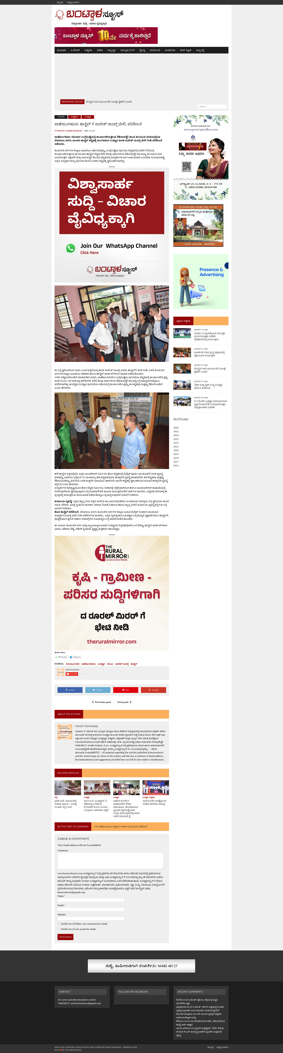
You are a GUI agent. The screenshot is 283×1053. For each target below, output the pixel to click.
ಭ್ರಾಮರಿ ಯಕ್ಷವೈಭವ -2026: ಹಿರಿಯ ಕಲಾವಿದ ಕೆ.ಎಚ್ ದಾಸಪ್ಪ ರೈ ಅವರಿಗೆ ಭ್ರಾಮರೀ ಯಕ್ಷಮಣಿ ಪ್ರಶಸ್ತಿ (200, 1032)
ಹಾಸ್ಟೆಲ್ (134, 663)
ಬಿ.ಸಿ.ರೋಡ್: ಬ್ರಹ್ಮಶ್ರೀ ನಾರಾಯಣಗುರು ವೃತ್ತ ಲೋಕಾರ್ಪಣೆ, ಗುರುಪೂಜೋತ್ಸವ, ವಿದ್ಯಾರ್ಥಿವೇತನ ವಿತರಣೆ (210, 404)
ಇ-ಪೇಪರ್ (75, 50)
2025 (176, 431)
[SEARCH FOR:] (212, 106)
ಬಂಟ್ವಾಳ (101, 663)
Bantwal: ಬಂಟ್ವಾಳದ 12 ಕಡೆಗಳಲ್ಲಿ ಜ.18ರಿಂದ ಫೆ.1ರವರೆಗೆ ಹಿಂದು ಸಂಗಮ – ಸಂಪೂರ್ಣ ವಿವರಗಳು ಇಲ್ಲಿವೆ (96, 805)
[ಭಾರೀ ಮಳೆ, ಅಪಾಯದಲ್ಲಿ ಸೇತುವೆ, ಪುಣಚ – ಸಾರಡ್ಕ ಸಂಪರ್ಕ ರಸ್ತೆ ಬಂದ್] (68, 793)
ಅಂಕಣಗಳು (170, 50)
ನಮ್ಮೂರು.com (127, 50)
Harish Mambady (74, 131)
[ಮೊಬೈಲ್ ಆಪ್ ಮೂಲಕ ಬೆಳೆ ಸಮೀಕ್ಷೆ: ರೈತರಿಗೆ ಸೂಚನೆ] (182, 371)
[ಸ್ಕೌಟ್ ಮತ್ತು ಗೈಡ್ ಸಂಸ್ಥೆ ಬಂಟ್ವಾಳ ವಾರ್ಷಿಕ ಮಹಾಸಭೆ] (182, 387)
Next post (122, 702)
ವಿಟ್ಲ (56, 797)
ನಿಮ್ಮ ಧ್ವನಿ (111, 50)
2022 (176, 442)
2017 (176, 461)
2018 (176, 458)
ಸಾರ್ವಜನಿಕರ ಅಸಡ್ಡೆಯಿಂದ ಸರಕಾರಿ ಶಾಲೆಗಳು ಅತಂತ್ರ (154, 802)
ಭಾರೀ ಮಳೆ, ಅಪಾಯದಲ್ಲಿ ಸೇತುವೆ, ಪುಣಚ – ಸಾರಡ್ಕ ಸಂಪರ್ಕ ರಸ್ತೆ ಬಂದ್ (65, 803)
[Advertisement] (141, 77)
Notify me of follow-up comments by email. (84, 923)
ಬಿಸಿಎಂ (110, 663)
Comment (62, 850)
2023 (176, 439)
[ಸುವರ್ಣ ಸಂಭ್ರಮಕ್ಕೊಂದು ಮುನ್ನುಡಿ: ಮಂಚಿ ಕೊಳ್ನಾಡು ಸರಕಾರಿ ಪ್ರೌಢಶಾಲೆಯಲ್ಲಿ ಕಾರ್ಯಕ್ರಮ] (182, 336)
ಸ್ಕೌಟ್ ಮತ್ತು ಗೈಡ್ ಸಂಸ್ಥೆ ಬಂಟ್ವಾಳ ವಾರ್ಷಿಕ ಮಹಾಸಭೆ (208, 386)
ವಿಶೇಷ (100, 50)
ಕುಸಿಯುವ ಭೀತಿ (72, 663)
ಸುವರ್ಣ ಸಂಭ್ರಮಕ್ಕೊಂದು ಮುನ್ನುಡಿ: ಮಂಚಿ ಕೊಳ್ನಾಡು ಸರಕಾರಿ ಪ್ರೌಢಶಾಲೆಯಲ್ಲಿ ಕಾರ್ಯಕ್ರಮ (209, 336)
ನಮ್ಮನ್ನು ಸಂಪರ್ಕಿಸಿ (73, 2)
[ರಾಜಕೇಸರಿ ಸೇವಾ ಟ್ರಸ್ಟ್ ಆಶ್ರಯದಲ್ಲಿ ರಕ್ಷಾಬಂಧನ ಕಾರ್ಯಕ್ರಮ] (182, 355)
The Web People (73, 1050)
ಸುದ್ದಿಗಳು (88, 50)
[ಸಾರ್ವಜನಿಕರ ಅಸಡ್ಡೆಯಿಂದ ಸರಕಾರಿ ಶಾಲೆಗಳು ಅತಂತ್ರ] (156, 793)
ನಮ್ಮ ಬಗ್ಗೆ (60, 2)
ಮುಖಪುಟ (61, 50)
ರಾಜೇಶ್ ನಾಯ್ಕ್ (122, 663)
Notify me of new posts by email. (78, 929)
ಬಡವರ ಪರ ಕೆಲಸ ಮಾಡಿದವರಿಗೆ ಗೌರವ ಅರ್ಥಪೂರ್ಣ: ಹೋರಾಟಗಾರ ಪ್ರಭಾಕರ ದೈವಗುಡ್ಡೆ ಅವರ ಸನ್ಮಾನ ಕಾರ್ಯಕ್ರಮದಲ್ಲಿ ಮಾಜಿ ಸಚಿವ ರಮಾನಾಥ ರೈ (126, 808)
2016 (176, 465)
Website (61, 914)
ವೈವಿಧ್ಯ (142, 50)
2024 (176, 435)
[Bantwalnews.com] (141, 17)
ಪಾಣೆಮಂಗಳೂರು (89, 663)
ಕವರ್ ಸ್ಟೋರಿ (185, 50)
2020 (176, 450)
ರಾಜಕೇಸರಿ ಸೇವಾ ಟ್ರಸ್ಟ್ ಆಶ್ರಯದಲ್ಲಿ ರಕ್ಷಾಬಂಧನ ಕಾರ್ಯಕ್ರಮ (209, 354)
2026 (176, 427)
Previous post (103, 702)
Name (60, 896)
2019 (176, 454)
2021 (176, 446)
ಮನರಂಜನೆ (155, 50)
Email (60, 905)
